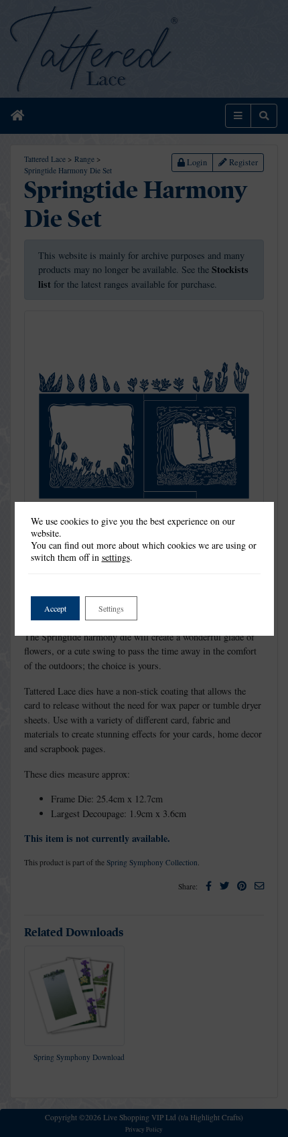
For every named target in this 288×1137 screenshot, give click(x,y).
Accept (55, 608)
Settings (111, 608)
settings (116, 557)
